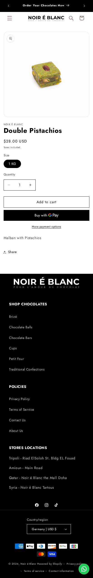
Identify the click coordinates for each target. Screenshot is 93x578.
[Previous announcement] (9, 6)
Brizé (13, 316)
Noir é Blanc (28, 564)
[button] (9, 18)
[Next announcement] (84, 6)
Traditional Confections (27, 369)
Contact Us (17, 420)
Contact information (61, 571)
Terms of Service (21, 409)
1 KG (12, 163)
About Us (16, 430)
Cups (13, 348)
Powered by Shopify (49, 564)
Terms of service (34, 571)
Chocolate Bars (20, 337)
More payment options (46, 227)
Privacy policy (75, 564)
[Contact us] (84, 569)
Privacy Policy (19, 398)
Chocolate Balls (20, 327)
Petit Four (16, 358)
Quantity (9, 174)
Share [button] (12, 251)
